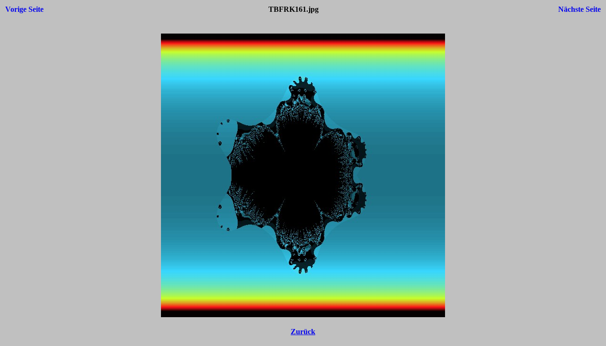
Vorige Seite (24, 9)
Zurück (303, 332)
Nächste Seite (579, 9)
